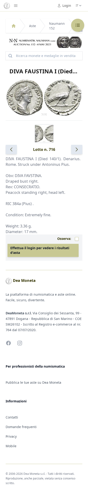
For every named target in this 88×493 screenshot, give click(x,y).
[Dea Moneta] (13, 26)
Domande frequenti (21, 427)
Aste (32, 26)
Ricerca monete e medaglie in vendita (46, 55)
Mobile (11, 446)
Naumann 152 (57, 25)
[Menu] (15, 5)
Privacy (11, 436)
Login (66, 5)
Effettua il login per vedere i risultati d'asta (39, 250)
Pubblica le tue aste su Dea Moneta (33, 382)
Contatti (12, 417)
